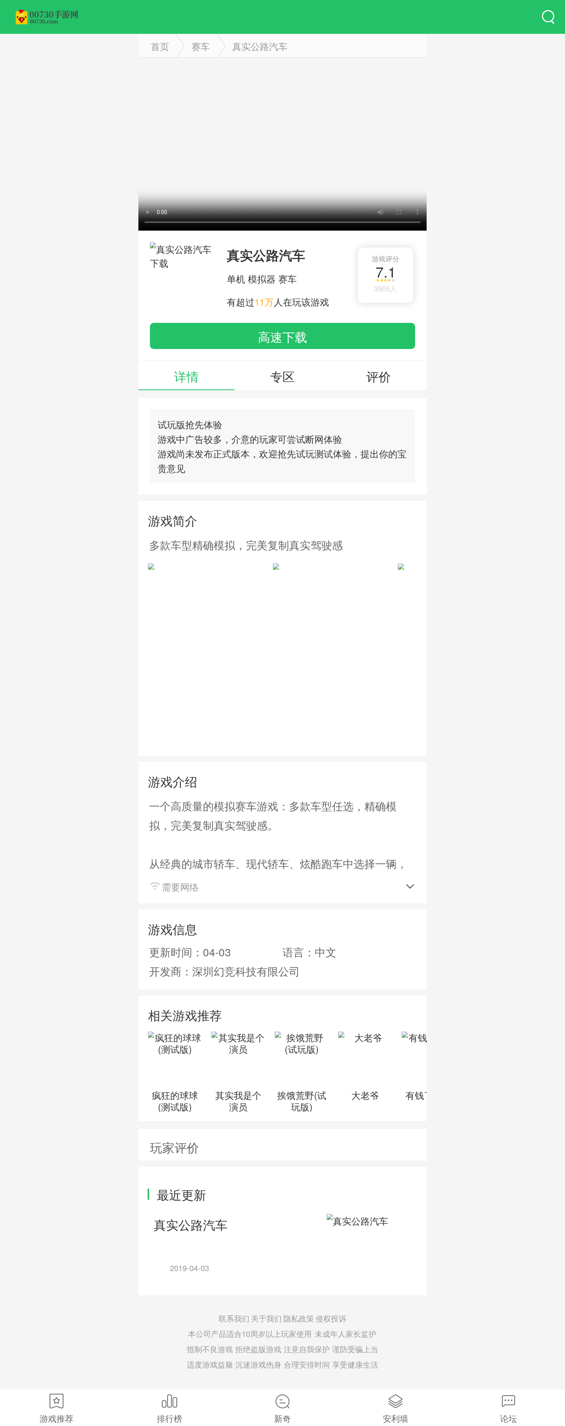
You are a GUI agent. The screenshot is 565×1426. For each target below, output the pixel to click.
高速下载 (282, 336)
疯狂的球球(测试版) (175, 1100)
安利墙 (395, 1418)
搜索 (548, 17)
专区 (282, 376)
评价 (378, 376)
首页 (160, 46)
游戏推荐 (56, 1418)
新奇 (282, 1418)
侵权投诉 (331, 1318)
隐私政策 (298, 1318)
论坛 (508, 1418)
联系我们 (234, 1318)
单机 (236, 278)
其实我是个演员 (238, 1100)
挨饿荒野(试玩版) (301, 1100)
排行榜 (169, 1418)
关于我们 (266, 1318)
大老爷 (365, 1095)
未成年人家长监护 (345, 1333)
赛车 (200, 46)
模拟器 (262, 278)
